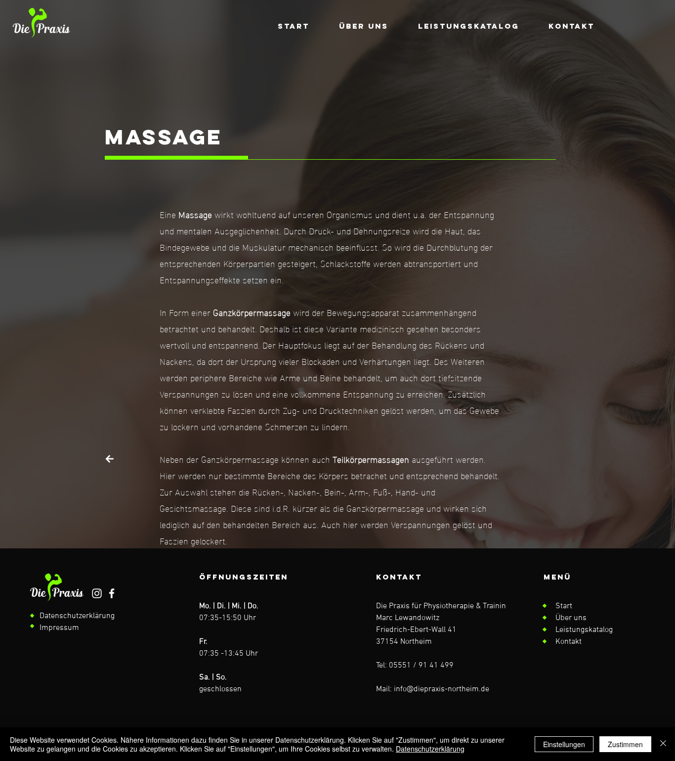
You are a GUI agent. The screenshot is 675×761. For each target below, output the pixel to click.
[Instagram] (96, 593)
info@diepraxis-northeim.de (441, 689)
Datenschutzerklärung (430, 749)
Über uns (571, 618)
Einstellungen (564, 744)
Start (563, 606)
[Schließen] (663, 744)
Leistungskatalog (584, 630)
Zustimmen (625, 744)
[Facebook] (111, 593)
